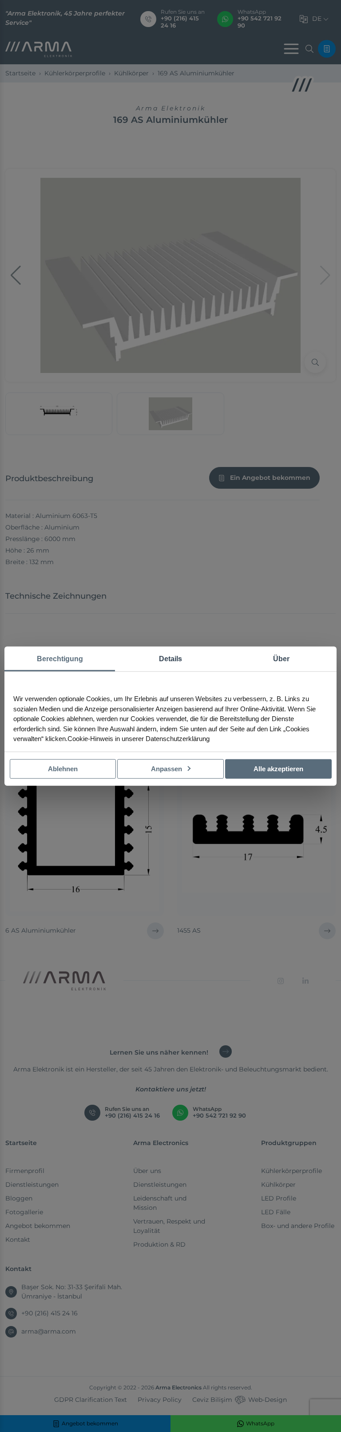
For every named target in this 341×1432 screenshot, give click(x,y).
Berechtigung (60, 658)
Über (281, 658)
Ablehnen (63, 768)
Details (170, 658)
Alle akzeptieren (278, 768)
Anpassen (167, 768)
